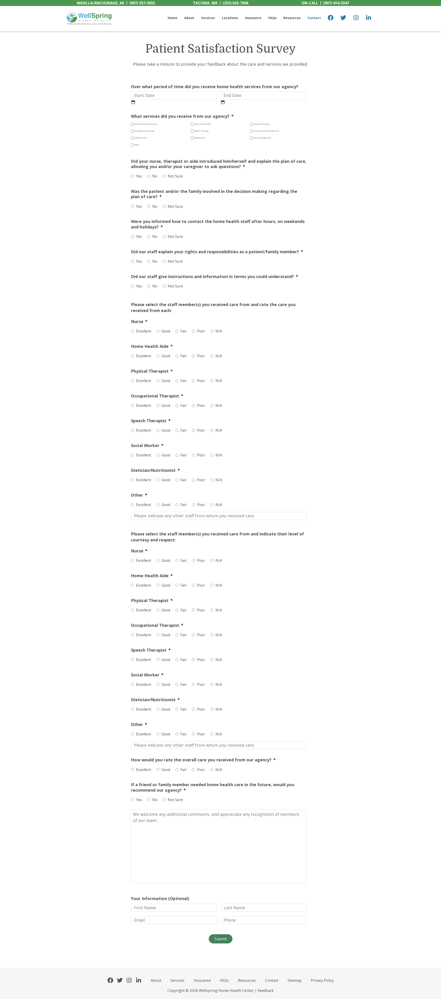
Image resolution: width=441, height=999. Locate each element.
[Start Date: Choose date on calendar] (133, 102)
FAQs (224, 980)
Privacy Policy (322, 980)
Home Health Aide (202, 124)
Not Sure (175, 176)
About (156, 980)
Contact (271, 980)
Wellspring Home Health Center (226, 990)
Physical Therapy (262, 124)
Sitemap (295, 980)
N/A (218, 331)
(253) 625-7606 (220, 3)
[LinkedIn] (368, 19)
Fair (184, 331)
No (154, 176)
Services (177, 980)
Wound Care (199, 138)
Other (136, 145)
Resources (247, 980)
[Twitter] (343, 19)
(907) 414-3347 (325, 3)
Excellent (143, 331)
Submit (221, 938)
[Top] (424, 993)
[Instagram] (356, 19)
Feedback (266, 990)
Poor (201, 331)
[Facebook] (331, 19)
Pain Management (262, 138)
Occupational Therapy (144, 131)
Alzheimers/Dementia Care (266, 131)
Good (165, 331)
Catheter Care (140, 138)
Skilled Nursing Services (145, 124)
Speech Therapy (201, 131)
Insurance (202, 980)
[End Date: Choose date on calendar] (222, 102)
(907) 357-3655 (116, 3)
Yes (139, 176)
